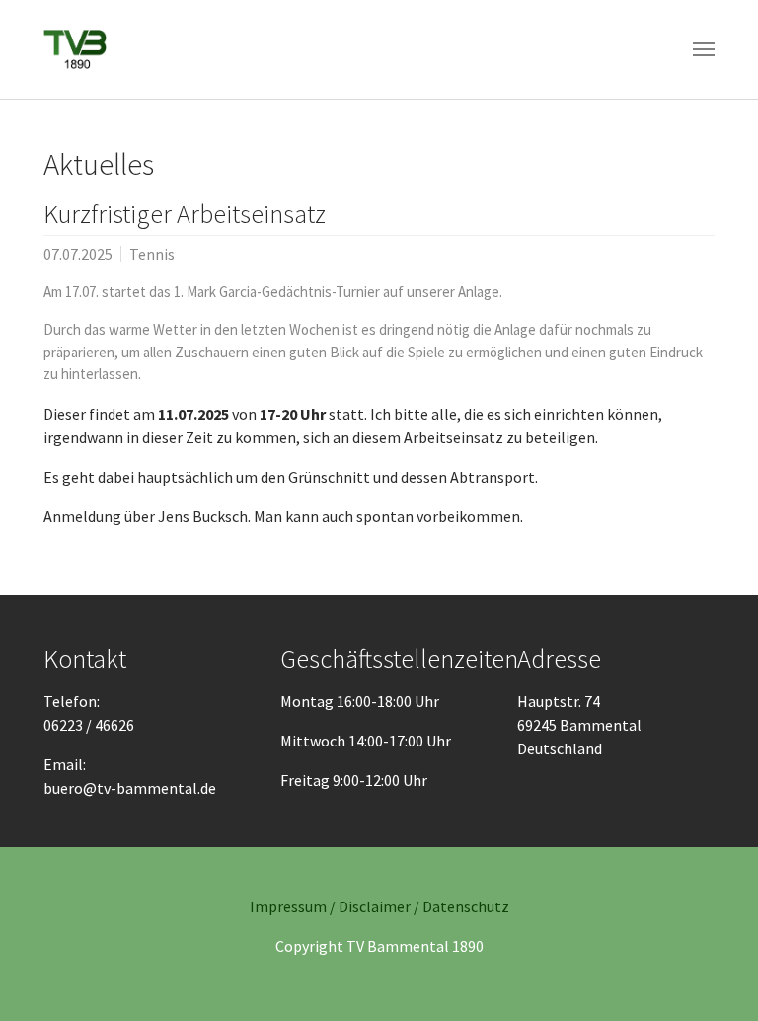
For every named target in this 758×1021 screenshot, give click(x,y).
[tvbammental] (75, 49)
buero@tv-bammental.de (129, 788)
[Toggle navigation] (704, 49)
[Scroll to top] (714, 977)
